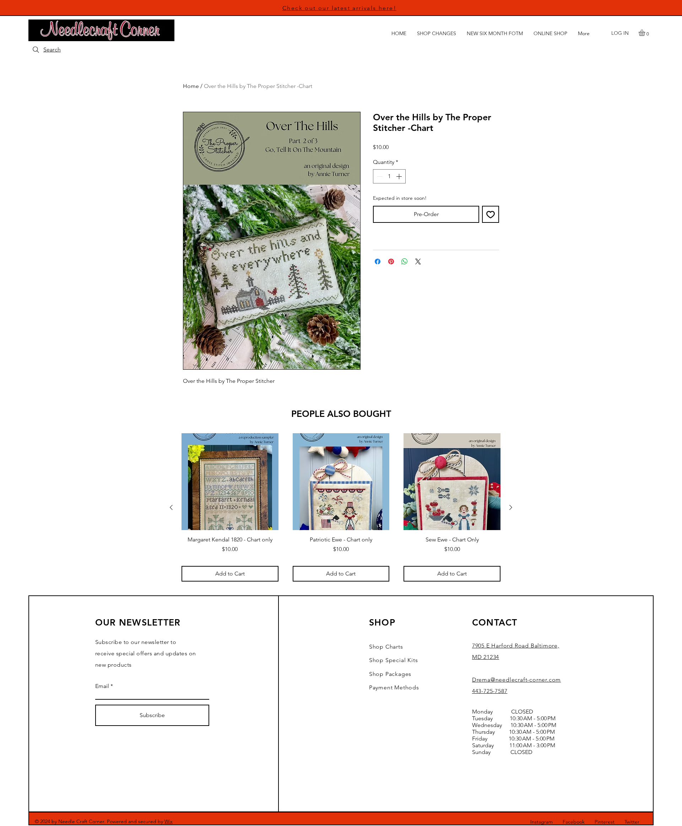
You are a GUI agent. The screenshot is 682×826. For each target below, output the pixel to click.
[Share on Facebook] (377, 261)
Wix (168, 821)
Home (191, 86)
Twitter (631, 822)
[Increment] (400, 176)
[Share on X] (418, 261)
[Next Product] (511, 507)
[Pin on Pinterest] (391, 261)
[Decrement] (379, 176)
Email (102, 686)
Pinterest (605, 822)
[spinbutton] (389, 176)
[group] (341, 507)
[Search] (35, 49)
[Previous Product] (171, 507)
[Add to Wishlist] (490, 214)
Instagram (541, 822)
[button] (646, 32)
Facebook (574, 822)
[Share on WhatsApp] (404, 261)
